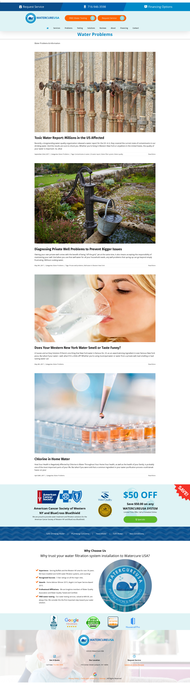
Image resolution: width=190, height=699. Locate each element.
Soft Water (118, 533)
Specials (141, 519)
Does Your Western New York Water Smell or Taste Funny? (78, 348)
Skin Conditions (136, 533)
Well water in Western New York (94, 265)
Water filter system (107, 154)
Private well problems (76, 265)
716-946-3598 (97, 7)
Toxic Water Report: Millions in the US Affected (69, 138)
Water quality (118, 154)
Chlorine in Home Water (52, 459)
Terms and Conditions (89, 678)
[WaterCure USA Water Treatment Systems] (48, 28)
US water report (95, 154)
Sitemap (102, 678)
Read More (151, 154)
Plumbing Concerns (80, 533)
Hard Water (101, 533)
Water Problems (64, 154)
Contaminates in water (82, 154)
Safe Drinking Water (55, 533)
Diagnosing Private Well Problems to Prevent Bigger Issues (78, 249)
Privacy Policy (74, 678)
